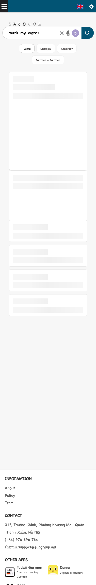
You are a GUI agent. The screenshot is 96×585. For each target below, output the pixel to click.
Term (9, 502)
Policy (10, 495)
